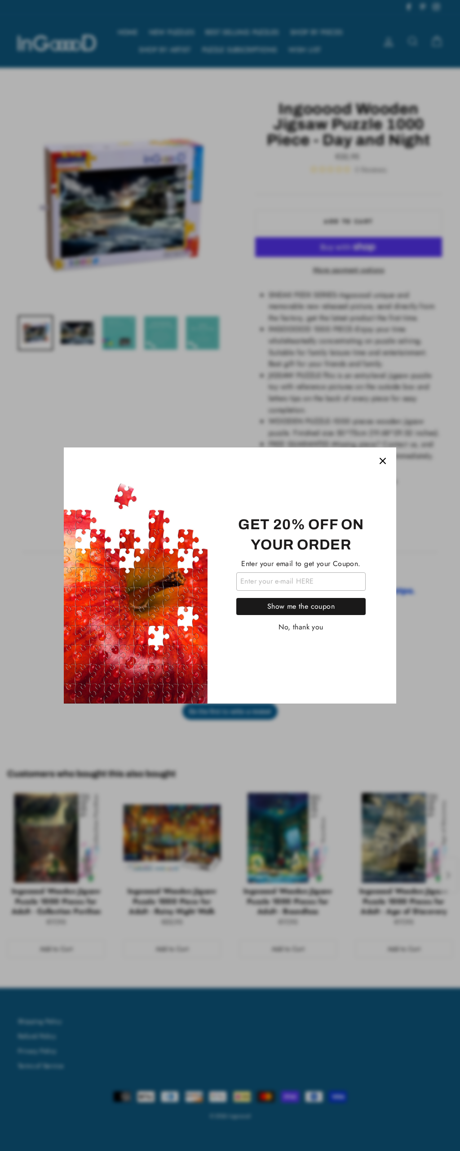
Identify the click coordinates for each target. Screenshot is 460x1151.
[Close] (382, 461)
